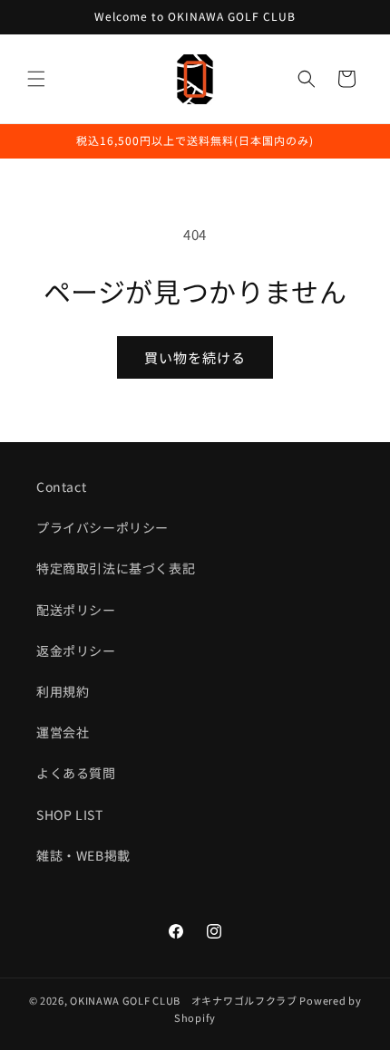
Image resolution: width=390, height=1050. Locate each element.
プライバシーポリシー (102, 527)
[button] (36, 79)
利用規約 (62, 691)
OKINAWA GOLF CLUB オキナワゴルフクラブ (183, 1000)
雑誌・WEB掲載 (83, 855)
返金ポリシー (76, 650)
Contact (61, 486)
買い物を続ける (195, 357)
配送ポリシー (76, 610)
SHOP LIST (69, 814)
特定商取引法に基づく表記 (115, 568)
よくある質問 (76, 773)
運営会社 (62, 732)
